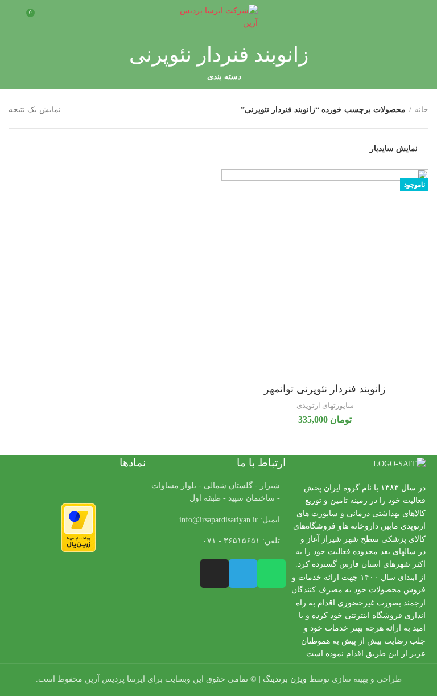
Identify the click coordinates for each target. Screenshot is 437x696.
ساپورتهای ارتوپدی (325, 405)
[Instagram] (214, 573)
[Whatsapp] (271, 573)
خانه (421, 109)
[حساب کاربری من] (13, 17)
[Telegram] (243, 573)
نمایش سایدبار (394, 149)
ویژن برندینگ (285, 679)
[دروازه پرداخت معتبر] (78, 527)
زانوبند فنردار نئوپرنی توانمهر (325, 389)
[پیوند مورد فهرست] (218, 520)
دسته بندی (224, 77)
